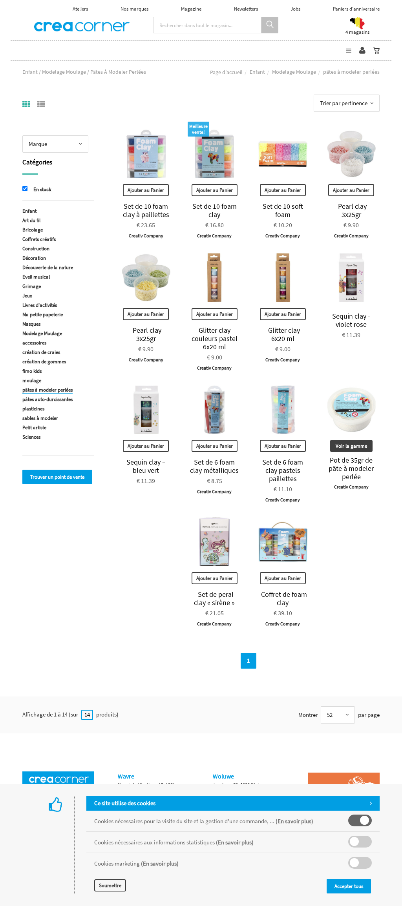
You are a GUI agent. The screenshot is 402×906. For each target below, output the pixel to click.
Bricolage (32, 229)
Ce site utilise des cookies (124, 803)
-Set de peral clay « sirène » (214, 598)
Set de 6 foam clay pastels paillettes (282, 470)
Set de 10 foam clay (214, 210)
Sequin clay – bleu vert (146, 466)
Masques (31, 324)
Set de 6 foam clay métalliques (214, 466)
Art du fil (31, 220)
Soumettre (110, 885)
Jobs (295, 8)
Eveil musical (36, 276)
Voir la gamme (351, 446)
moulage (31, 380)
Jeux (27, 295)
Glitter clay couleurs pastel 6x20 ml (215, 338)
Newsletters (246, 8)
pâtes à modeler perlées (47, 389)
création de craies (41, 352)
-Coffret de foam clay (283, 598)
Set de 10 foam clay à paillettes (146, 210)
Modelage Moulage (294, 71)
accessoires (34, 342)
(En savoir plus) (294, 821)
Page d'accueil (226, 72)
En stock (42, 189)
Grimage (31, 286)
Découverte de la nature (47, 267)
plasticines (33, 408)
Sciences (31, 437)
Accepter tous (348, 886)
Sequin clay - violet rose (351, 320)
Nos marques (134, 8)
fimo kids (32, 371)
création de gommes (44, 361)
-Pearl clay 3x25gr (351, 210)
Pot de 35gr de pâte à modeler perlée (351, 468)
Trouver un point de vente (57, 477)
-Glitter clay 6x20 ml (283, 334)
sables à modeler (40, 418)
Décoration (34, 258)
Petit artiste (34, 427)
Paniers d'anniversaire (356, 8)
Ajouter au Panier (146, 190)
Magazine (191, 8)
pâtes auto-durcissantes (47, 399)
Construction (35, 248)
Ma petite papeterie (42, 314)
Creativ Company (146, 236)
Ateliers (80, 8)
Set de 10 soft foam (283, 210)
